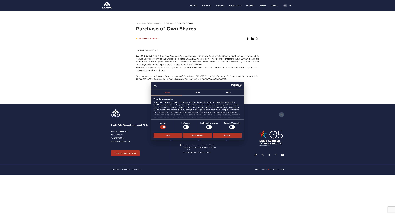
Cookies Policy (137, 169)
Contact (274, 5)
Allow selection (197, 135)
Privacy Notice (208, 147)
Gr (290, 5)
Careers (262, 5)
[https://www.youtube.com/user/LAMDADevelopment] (282, 155)
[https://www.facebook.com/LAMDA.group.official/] (269, 155)
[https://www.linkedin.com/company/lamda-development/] (256, 155)
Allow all (227, 135)
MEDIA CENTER (147, 23)
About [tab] (228, 92)
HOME (138, 23)
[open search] (285, 5)
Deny (168, 135)
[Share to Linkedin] (252, 38)
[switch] (186, 127)
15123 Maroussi (117, 135)
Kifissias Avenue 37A (119, 131)
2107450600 (119, 138)
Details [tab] (197, 92)
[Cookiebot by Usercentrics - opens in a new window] (233, 85)
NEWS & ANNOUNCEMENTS (163, 23)
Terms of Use (126, 169)
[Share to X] (257, 38)
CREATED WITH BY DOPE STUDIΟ (269, 169)
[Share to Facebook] (248, 38)
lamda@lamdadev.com (120, 141)
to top (281, 114)
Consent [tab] (167, 92)
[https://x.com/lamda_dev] (262, 155)
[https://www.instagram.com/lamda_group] (276, 155)
